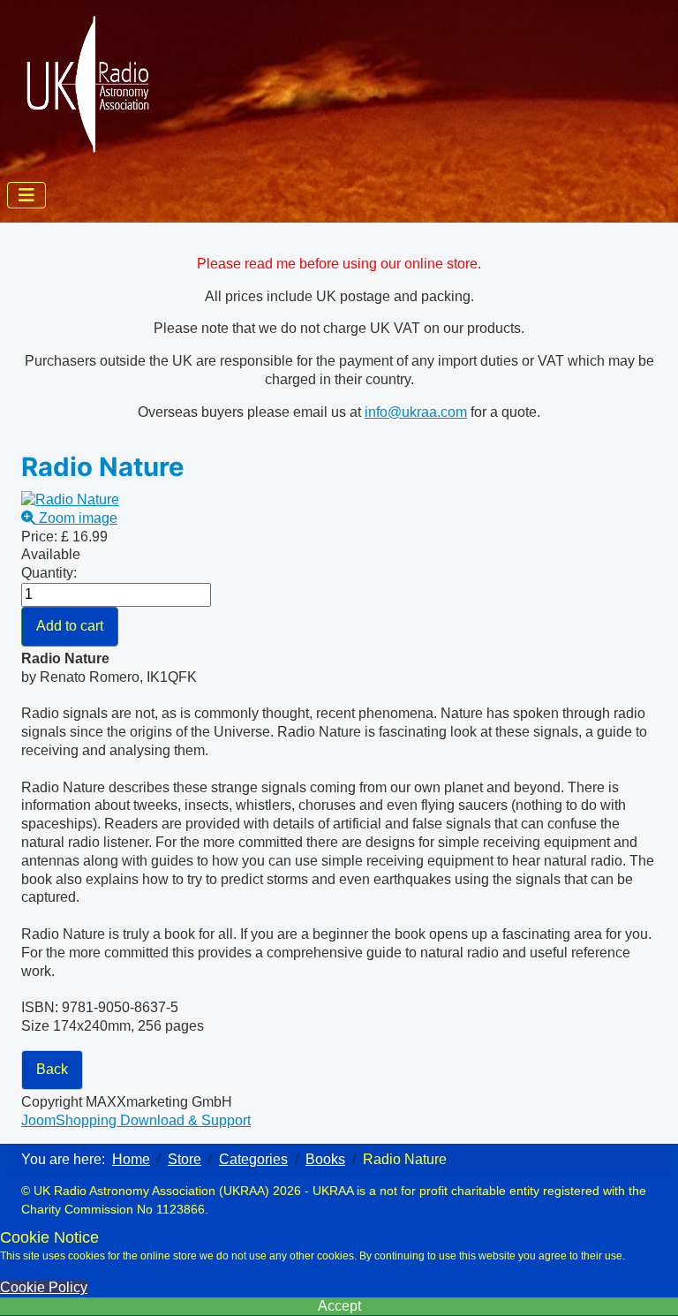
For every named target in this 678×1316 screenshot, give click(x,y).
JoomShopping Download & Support (136, 1120)
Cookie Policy (43, 1287)
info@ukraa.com (416, 412)
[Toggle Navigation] (26, 195)
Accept (339, 1305)
